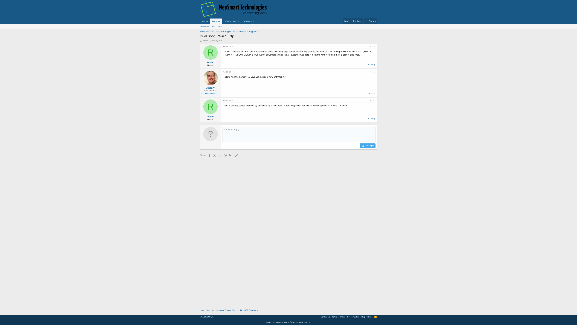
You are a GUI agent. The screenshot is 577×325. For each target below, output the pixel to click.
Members (247, 21)
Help (363, 317)
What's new (230, 21)
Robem (205, 41)
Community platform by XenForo (288, 322)
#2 (374, 72)
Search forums (217, 26)
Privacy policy (353, 317)
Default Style (208, 317)
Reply (373, 64)
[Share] (371, 46)
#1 (375, 46)
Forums (216, 21)
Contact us (325, 317)
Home (205, 21)
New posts (204, 26)
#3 (374, 101)
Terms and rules (338, 317)
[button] (238, 21)
